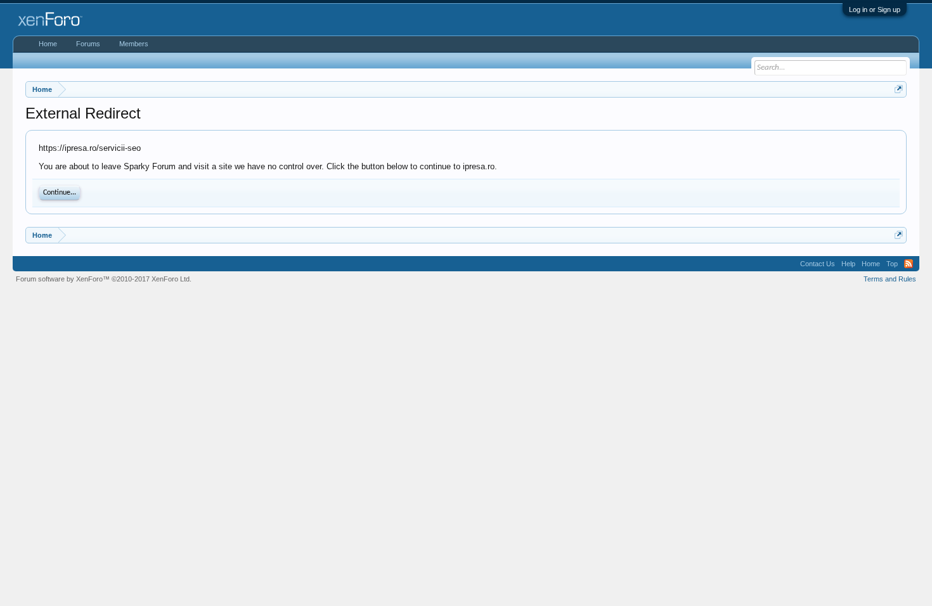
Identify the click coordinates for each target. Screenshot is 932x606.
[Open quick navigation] (899, 89)
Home (48, 44)
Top (892, 264)
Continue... (59, 193)
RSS (908, 263)
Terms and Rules (890, 279)
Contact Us (817, 264)
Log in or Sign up (874, 9)
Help (848, 264)
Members (133, 44)
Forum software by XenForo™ (103, 279)
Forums (88, 44)
